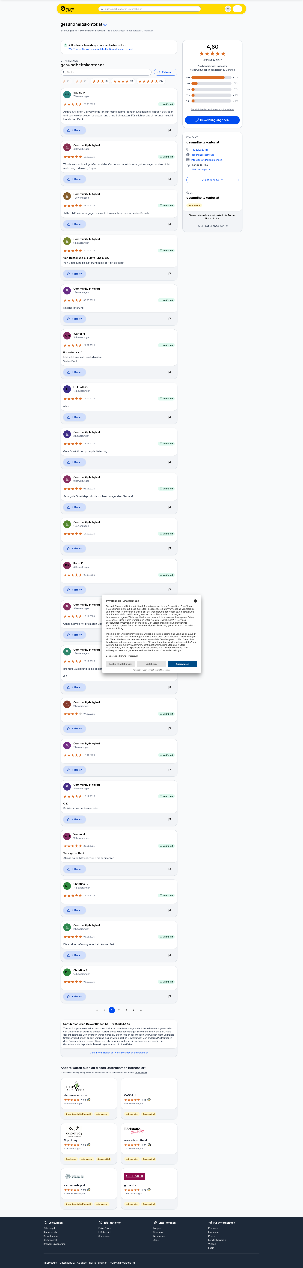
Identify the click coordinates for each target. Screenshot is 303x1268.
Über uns (158, 1232)
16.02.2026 (89, 156)
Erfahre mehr (141, 1072)
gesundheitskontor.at (202, 154)
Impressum (50, 1262)
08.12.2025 (89, 981)
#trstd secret (50, 1240)
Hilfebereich (104, 1232)
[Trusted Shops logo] (67, 9)
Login (211, 1248)
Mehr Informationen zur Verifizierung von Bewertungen (119, 1052)
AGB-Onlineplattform (122, 1262)
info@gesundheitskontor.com (207, 159)
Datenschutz (67, 1262)
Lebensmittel (194, 205)
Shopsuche (104, 1236)
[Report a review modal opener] (170, 130)
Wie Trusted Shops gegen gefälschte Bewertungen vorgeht (100, 49)
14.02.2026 (89, 533)
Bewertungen (51, 1236)
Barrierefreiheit (98, 1262)
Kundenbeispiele (217, 1240)
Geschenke (70, 1159)
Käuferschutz (50, 1232)
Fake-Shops (104, 1228)
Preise (211, 1236)
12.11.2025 (89, 616)
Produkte (213, 1228)
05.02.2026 (89, 575)
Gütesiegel (49, 1228)
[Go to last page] (141, 1010)
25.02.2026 (89, 205)
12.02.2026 (89, 398)
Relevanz (168, 72)
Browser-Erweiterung (54, 1244)
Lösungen (213, 1232)
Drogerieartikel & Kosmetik (78, 1114)
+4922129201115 (199, 149)
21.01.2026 (89, 345)
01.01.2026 (89, 488)
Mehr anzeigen (199, 169)
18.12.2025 (89, 796)
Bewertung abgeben (214, 120)
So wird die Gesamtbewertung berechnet (212, 109)
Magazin (157, 1228)
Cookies (82, 1262)
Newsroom (159, 1236)
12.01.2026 (89, 755)
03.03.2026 (89, 300)
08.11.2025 (89, 936)
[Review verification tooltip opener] (105, 24)
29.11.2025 (89, 846)
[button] (228, 9)
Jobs (156, 1240)
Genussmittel (103, 1159)
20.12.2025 (89, 661)
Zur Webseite (210, 180)
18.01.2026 (89, 443)
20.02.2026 (89, 250)
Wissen (212, 1244)
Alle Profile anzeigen (211, 226)
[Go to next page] (133, 1010)
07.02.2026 (89, 714)
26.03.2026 (89, 104)
